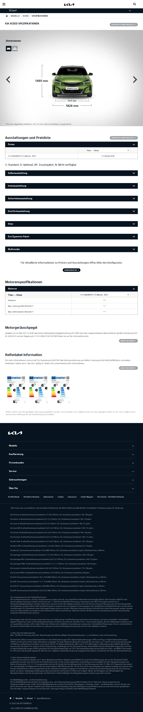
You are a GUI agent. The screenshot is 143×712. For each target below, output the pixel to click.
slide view (8, 48)
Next (135, 79)
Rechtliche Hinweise (31, 497)
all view (15, 48)
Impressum (72, 497)
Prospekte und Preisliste (122, 25)
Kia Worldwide (13, 497)
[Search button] (134, 4)
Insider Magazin (87, 497)
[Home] (10, 698)
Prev (8, 79)
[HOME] (7, 16)
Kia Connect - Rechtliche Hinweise (110, 497)
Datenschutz (48, 497)
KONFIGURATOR (70, 270)
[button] (13, 10)
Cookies (61, 497)
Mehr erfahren (127, 341)
